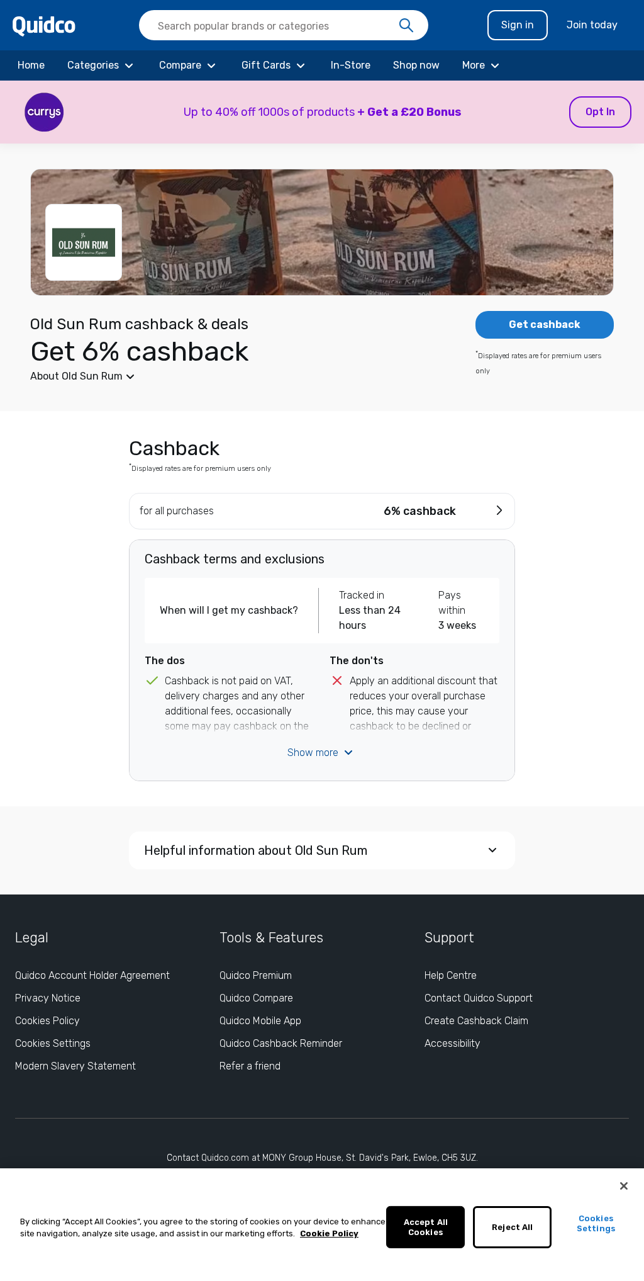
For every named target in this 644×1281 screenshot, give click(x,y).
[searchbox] (283, 25)
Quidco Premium (255, 975)
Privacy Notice (47, 998)
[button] (322, 112)
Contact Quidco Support (479, 998)
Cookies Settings (53, 1043)
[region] (322, 1224)
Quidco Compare (256, 998)
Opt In (600, 112)
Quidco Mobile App (260, 1021)
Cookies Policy (47, 1021)
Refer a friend (249, 1066)
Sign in (517, 25)
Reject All (512, 1227)
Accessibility (452, 1043)
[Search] (406, 26)
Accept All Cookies (426, 1227)
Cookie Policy (329, 1233)
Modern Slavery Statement (75, 1066)
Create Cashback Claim (476, 1021)
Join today (592, 25)
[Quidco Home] (44, 25)
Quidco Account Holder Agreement (92, 975)
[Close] (624, 1186)
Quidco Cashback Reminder (280, 1043)
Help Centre (451, 975)
